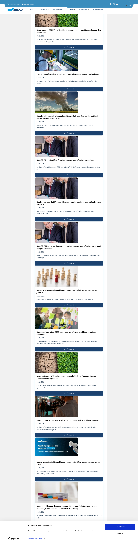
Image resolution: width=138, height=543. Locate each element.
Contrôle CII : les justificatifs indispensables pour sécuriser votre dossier (66, 160)
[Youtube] (117, 4)
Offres (71, 10)
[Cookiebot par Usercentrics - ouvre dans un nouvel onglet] (14, 538)
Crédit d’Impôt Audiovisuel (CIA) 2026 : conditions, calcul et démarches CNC (68, 420)
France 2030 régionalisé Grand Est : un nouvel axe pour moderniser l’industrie (68, 74)
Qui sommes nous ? (43, 10)
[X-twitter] (114, 4)
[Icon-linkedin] (111, 4)
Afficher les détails (35, 539)
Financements (58, 10)
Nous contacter (98, 10)
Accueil (31, 10)
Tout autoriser (120, 527)
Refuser (120, 534)
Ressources (83, 10)
